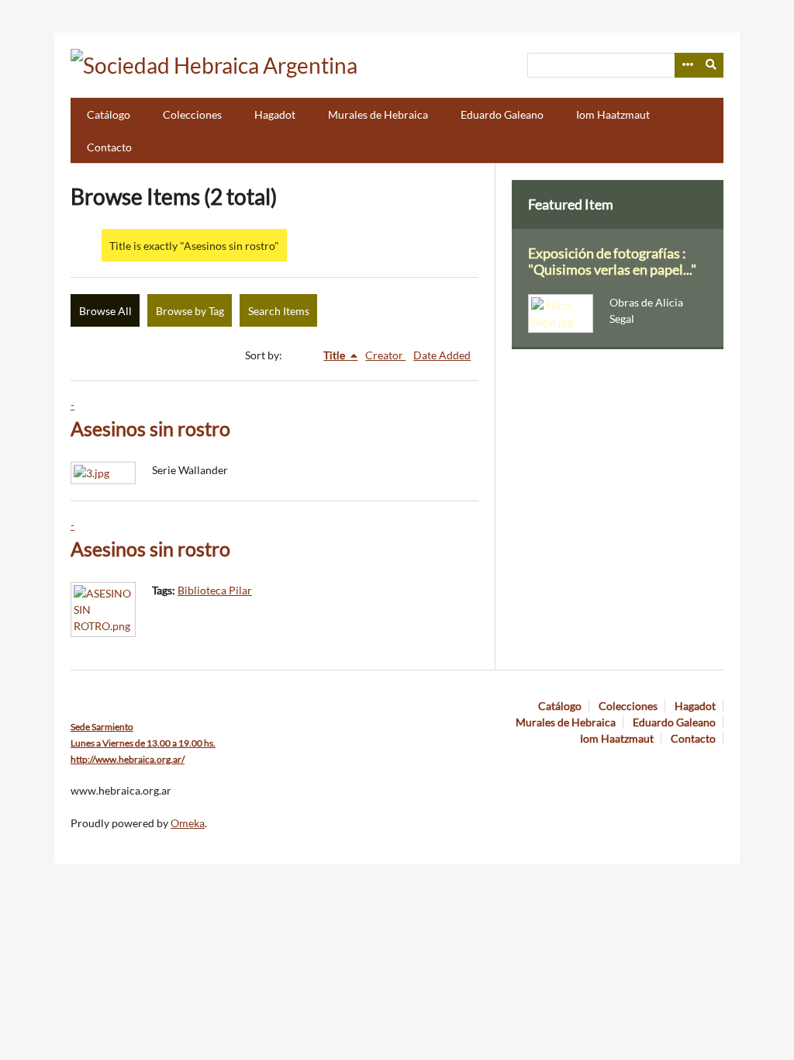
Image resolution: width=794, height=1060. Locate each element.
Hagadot (274, 114)
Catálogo (108, 114)
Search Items (278, 310)
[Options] (687, 65)
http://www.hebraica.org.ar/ (128, 759)
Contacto (109, 147)
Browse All (105, 310)
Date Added (442, 355)
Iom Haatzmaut (613, 114)
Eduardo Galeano (502, 114)
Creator (385, 355)
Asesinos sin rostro (150, 428)
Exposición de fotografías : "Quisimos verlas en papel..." (612, 261)
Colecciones (192, 114)
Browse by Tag (190, 310)
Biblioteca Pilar (215, 590)
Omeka (188, 823)
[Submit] (711, 65)
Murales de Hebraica (378, 114)
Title (335, 355)
